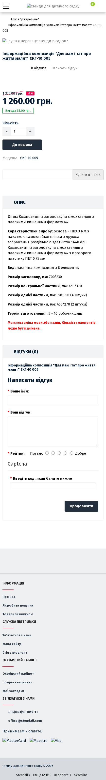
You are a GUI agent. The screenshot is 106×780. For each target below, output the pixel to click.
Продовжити (81, 506)
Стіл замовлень (14, 652)
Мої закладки (13, 691)
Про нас (8, 597)
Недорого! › (62, 775)
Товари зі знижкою (17, 614)
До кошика (22, 144)
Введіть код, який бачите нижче (42, 478)
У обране (5, 81)
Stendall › (23, 775)
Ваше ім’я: (19, 391)
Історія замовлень (17, 682)
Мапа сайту (11, 644)
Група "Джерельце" (25, 19)
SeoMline (81, 775)
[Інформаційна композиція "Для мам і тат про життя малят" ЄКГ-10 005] (53, 41)
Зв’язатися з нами (16, 635)
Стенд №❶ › (42, 775)
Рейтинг (17, 453)
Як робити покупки (17, 605)
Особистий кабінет (18, 673)
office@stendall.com (24, 721)
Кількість (10, 123)
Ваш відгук (20, 412)
